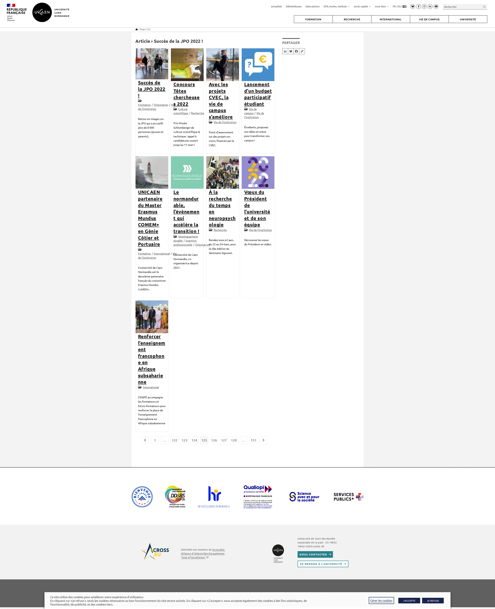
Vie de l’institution (225, 122)
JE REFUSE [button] (433, 600)
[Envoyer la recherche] (484, 6)
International (162, 253)
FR (394, 6)
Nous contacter (313, 554)
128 (234, 440)
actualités (276, 6)
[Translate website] (404, 6)
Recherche (197, 113)
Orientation (161, 104)
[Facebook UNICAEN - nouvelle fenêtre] (418, 6)
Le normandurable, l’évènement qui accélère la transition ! (186, 211)
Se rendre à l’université (321, 563)
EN (399, 6)
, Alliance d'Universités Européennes (203, 553)
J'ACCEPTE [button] (409, 600)
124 (194, 440)
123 (184, 440)
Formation (144, 104)
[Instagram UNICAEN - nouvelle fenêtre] (424, 6)
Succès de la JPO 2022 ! (152, 89)
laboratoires (313, 6)
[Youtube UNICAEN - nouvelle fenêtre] (436, 6)
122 (175, 440)
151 (253, 440)
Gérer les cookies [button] (381, 600)
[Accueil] (137, 29)
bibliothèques (294, 6)
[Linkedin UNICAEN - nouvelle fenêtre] (430, 6)
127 (224, 440)
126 (214, 440)
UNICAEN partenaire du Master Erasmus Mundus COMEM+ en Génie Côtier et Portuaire (150, 218)
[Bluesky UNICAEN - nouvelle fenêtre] (412, 6)
